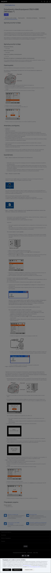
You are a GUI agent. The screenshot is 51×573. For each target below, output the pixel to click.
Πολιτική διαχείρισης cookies (34, 566)
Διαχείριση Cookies (28, 569)
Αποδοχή (7, 569)
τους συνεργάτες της (27, 565)
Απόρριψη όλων (17, 569)
